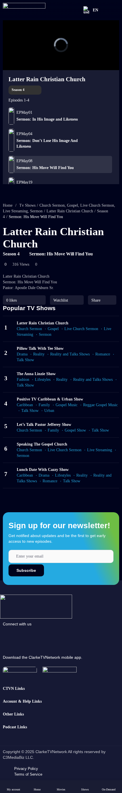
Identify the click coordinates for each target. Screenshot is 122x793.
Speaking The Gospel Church (42, 444)
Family (44, 405)
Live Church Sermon (97, 205)
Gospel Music (66, 405)
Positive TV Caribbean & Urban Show (50, 399)
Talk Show (30, 410)
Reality (39, 354)
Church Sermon (52, 205)
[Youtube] (69, 636)
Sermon (36, 211)
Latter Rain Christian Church (47, 79)
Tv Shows (27, 205)
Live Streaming (15, 211)
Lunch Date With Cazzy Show (43, 469)
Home (7, 205)
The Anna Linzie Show (36, 374)
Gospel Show (75, 430)
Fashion (23, 379)
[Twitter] (88, 636)
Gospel (72, 205)
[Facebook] (10, 636)
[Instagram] (49, 636)
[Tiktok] (29, 636)
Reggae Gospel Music (100, 405)
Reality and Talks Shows (70, 354)
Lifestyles (43, 379)
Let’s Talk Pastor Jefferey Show (44, 424)
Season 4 (18, 90)
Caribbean (25, 405)
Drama (22, 354)
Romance (102, 354)
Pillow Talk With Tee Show (40, 348)
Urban (49, 410)
